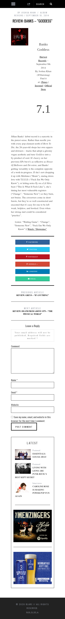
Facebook (33, 242)
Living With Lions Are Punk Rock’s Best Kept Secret (31, 472)
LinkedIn (32, 271)
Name (14, 380)
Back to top (31, 612)
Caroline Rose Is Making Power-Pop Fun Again (32, 491)
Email (33, 279)
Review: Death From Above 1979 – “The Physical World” (33, 310)
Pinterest (33, 257)
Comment (15, 346)
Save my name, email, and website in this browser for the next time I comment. (31, 419)
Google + (33, 264)
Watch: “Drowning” (37, 229)
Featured (36, 450)
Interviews (37, 483)
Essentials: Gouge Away (39, 455)
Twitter (33, 249)
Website (15, 404)
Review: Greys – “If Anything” (32, 294)
